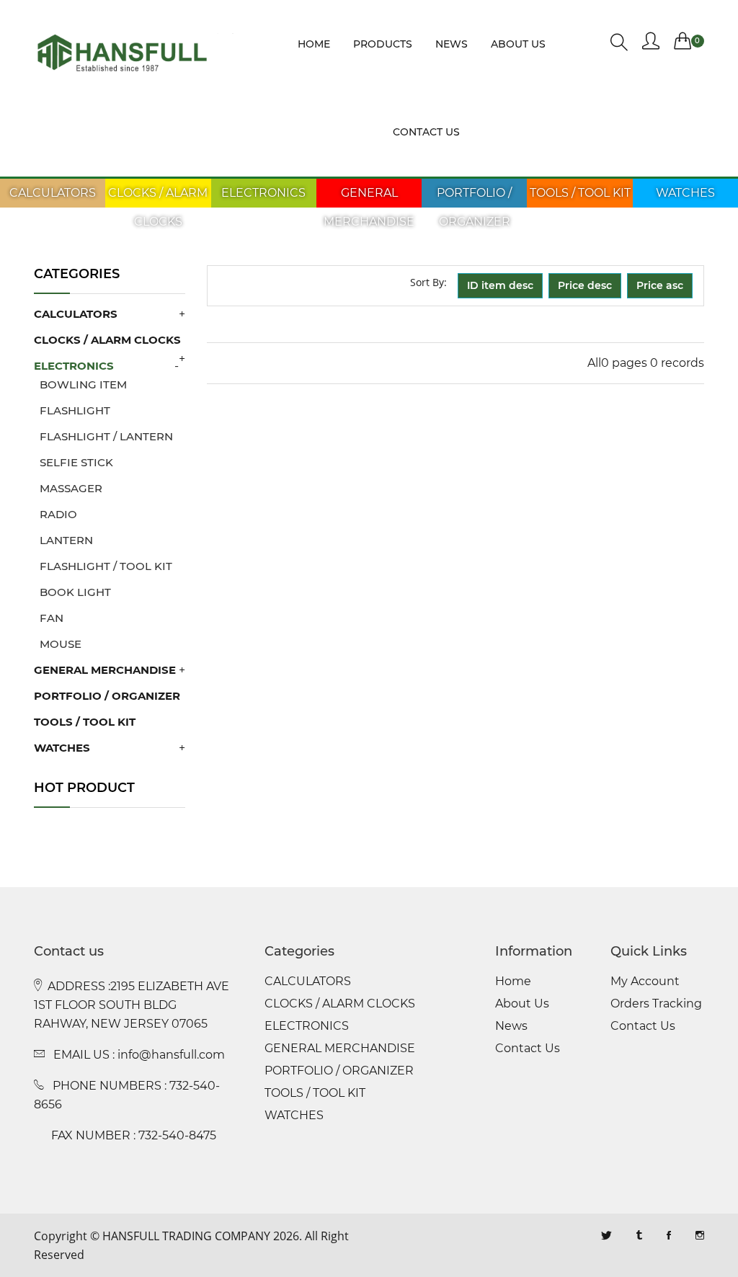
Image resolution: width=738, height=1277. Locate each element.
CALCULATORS (52, 193)
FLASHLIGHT (72, 410)
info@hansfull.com (171, 1055)
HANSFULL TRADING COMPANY (186, 1236)
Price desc (585, 285)
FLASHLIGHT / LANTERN (103, 436)
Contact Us (527, 1048)
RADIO (55, 514)
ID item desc (500, 285)
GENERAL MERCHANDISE (369, 207)
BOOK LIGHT (72, 592)
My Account (645, 981)
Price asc (659, 285)
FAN (48, 618)
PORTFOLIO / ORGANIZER (474, 207)
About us (518, 43)
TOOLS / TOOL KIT (580, 193)
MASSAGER (68, 488)
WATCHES (685, 193)
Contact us (426, 131)
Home (314, 43)
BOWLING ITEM (80, 384)
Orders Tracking (656, 1004)
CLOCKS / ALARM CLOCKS (158, 207)
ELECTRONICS (263, 193)
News (451, 43)
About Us (522, 1004)
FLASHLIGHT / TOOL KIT (103, 566)
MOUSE (57, 644)
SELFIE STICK (73, 462)
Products (382, 43)
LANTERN (63, 540)
